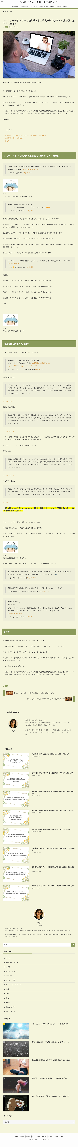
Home (16, 1136)
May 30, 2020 (27, 173)
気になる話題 (10, 1011)
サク (13, 731)
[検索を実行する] (73, 945)
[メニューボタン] (2, 2)
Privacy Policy (36, 1136)
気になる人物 (10, 1007)
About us (22, 1136)
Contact (28, 1136)
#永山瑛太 (34, 363)
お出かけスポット (12, 962)
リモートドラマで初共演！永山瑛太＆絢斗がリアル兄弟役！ (25, 135)
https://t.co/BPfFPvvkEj (15, 366)
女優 (7, 993)
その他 (8, 967)
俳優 (6, 27)
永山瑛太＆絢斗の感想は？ (14, 138)
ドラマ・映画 (10, 980)
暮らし (8, 998)
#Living (47, 363)
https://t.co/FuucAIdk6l (15, 613)
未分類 (8, 1002)
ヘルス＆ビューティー (13, 985)
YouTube (8, 958)
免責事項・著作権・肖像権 (55, 1136)
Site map (44, 1136)
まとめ (7, 141)
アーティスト (10, 971)
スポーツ (9, 976)
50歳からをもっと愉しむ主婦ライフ (39, 2)
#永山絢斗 (41, 363)
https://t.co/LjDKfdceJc (15, 263)
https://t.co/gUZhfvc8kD (30, 169)
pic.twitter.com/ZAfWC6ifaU (31, 366)
